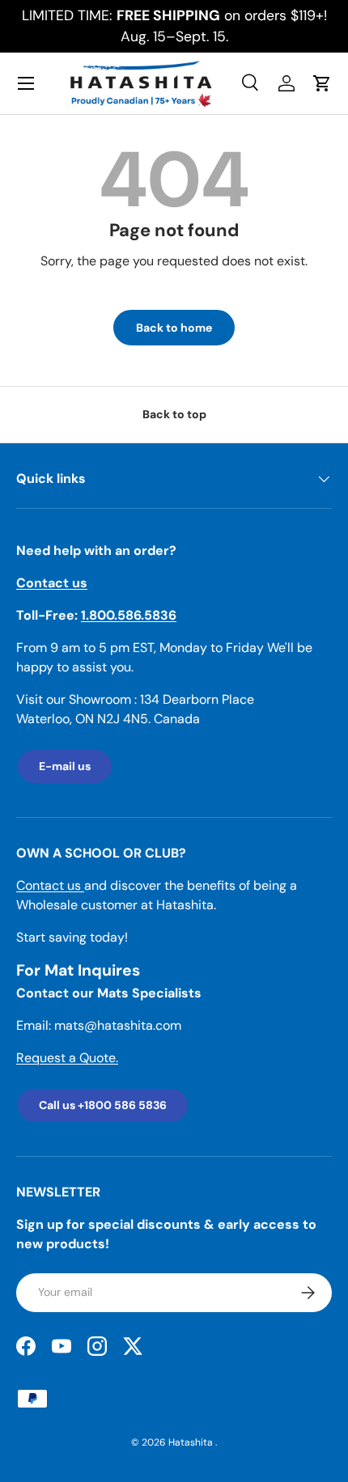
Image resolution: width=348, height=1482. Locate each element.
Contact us (50, 885)
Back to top (174, 414)
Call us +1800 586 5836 (103, 1105)
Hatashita (191, 1442)
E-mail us (65, 766)
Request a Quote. (67, 1057)
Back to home (174, 327)
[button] (322, 83)
